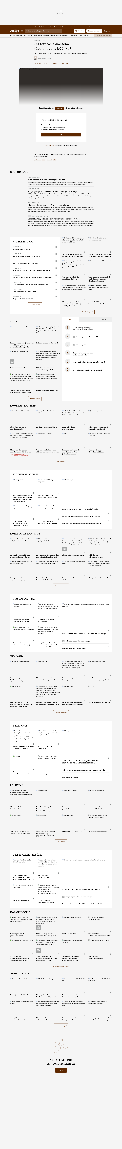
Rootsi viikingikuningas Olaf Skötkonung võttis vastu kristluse (18, 680)
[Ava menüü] (22, 31)
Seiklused (65, 35)
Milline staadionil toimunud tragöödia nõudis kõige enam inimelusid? (19, 958)
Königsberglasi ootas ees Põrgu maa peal (79, 897)
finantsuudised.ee (64, 26)
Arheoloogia (73, 35)
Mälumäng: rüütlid (82, 345)
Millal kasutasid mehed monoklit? (24, 292)
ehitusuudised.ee (54, 26)
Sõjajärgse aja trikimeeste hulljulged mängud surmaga (52, 191)
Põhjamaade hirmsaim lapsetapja (73, 555)
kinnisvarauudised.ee (94, 26)
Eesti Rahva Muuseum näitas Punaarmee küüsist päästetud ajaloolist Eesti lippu (23, 877)
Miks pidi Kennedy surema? (98, 578)
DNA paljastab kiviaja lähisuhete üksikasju (87, 370)
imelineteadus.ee (14, 26)
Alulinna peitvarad (95, 995)
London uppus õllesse (69, 934)
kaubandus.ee (84, 26)
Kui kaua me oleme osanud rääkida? (74, 648)
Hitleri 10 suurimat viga (21, 901)
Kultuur (30, 35)
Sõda (24, 35)
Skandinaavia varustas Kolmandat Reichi (81, 889)
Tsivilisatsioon (38, 35)
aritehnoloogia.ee (75, 26)
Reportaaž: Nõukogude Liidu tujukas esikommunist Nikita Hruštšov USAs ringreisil (46, 809)
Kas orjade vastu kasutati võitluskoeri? (26, 256)
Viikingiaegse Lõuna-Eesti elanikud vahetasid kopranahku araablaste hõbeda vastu (21, 705)
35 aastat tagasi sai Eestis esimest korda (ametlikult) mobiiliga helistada (71, 304)
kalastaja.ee (24, 26)
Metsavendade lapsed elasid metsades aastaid (89, 362)
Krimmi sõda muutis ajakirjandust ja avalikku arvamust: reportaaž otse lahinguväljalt (22, 345)
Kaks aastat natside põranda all (47, 343)
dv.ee (36, 26)
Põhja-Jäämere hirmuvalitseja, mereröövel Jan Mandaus (81, 516)
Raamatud (86, 35)
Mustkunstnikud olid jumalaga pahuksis (46, 179)
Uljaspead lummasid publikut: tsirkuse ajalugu (49, 205)
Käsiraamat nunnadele (70, 777)
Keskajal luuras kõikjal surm (22, 249)
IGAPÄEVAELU (37, 41)
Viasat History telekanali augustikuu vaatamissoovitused (54, 219)
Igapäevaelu (37, 160)
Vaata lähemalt (49, 145)
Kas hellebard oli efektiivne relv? (47, 391)
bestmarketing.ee (43, 26)
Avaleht (12, 35)
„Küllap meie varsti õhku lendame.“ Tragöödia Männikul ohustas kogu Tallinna (46, 958)
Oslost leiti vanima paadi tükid (99, 703)
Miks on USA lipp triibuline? (72, 832)
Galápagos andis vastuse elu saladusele (80, 509)
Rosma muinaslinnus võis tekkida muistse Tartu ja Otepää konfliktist (71, 452)
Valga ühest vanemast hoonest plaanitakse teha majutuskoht (83, 770)
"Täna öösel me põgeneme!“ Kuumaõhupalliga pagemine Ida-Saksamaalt (45, 834)
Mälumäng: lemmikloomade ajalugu (77, 641)
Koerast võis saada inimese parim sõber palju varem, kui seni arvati (21, 645)
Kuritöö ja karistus (49, 35)
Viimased (19, 35)
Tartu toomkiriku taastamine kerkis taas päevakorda (31, 284)
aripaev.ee (30, 26)
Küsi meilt (49, 160)
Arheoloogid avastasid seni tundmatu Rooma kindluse (31, 270)
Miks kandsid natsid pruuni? (98, 832)
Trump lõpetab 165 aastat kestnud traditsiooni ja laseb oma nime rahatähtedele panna (48, 645)
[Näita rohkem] (102, 27)
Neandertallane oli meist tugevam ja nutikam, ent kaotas (32, 277)
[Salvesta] (56, 247)
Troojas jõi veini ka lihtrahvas (20, 995)
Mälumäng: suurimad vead (19, 368)
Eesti (80, 35)
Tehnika (58, 35)
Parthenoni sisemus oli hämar (46, 427)
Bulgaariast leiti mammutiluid (23, 299)
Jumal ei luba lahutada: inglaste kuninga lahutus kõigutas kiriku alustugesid (81, 761)
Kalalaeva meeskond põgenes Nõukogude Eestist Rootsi (81, 523)
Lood (29, 177)
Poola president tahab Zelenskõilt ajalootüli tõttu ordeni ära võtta (84, 904)
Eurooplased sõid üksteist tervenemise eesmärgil (84, 633)
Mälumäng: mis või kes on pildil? (87, 337)
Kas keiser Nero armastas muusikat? (25, 263)
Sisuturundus (36, 216)
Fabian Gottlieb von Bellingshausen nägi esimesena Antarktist (20, 523)
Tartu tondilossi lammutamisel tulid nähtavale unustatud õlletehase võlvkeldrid (99, 279)
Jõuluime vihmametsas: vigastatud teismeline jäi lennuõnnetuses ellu (70, 958)
